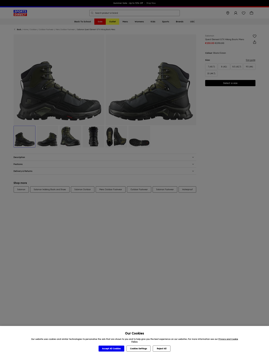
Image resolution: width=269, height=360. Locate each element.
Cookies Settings (138, 348)
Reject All (161, 348)
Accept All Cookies (111, 348)
